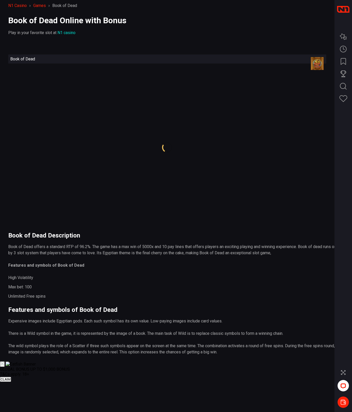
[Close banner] (2, 364)
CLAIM (6, 379)
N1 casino (66, 32)
